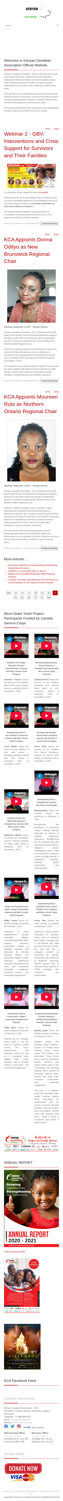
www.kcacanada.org (22, 1422)
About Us (8, 1491)
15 (22, 597)
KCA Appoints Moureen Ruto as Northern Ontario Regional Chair (31, 404)
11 (42, 593)
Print (47, 129)
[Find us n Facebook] (6, 1427)
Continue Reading (49, 223)
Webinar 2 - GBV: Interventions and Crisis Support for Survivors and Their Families (31, 144)
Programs (19, 1491)
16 (29, 597)
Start (8, 593)
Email (56, 129)
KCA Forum (45, 1491)
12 (49, 593)
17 (35, 597)
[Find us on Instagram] (19, 1427)
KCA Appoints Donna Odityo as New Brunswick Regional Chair (28, 250)
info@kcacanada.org (20, 1419)
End (48, 597)
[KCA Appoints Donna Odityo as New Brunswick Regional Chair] (31, 296)
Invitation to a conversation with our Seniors (27, 571)
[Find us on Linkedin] (26, 1427)
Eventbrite (43, 192)
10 (36, 593)
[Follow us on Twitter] (12, 1427)
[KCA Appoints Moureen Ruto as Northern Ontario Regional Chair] (31, 450)
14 (15, 597)
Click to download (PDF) (14, 1252)
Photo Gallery (32, 1491)
